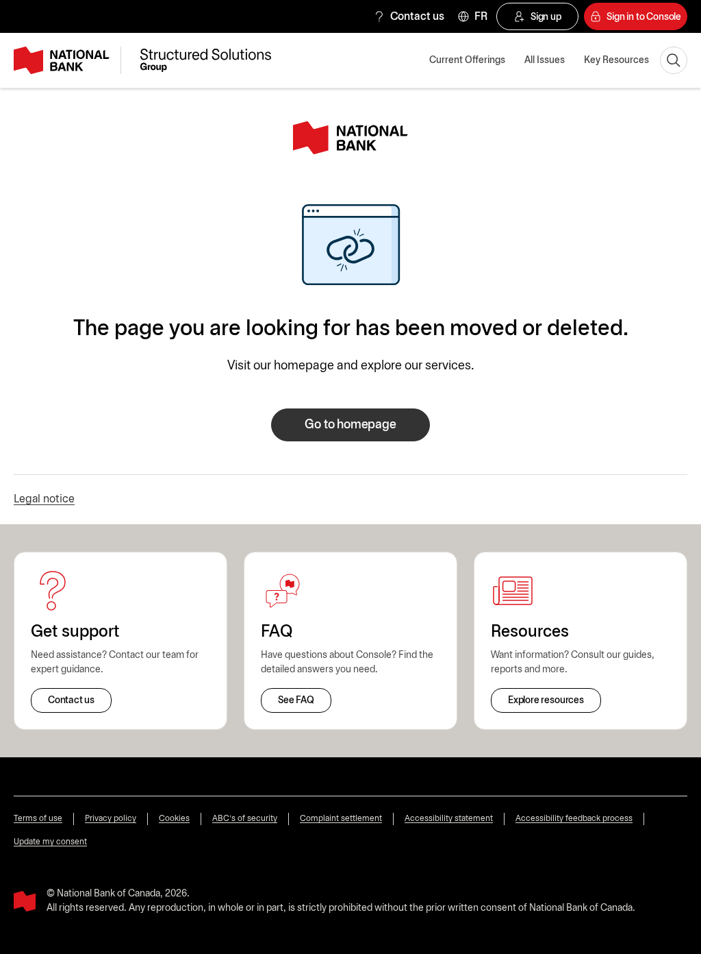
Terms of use (38, 818)
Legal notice (44, 499)
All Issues (544, 60)
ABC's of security (244, 818)
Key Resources (616, 60)
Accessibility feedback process (574, 818)
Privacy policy (110, 818)
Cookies (174, 818)
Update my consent (50, 842)
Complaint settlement (341, 818)
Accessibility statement (449, 818)
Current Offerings (467, 60)
